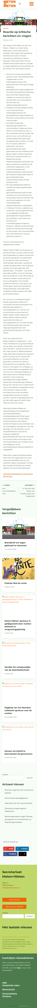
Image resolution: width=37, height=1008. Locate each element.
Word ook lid (14, 900)
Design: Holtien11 (23, 1006)
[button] (9, 849)
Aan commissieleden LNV (9, 489)
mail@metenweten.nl (11, 888)
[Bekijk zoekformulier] (19, 3)
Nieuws (5, 28)
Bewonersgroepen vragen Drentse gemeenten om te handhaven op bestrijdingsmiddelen (18, 819)
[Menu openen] (31, 4)
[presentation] (18, 528)
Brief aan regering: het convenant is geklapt (15, 937)
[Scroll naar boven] (30, 1005)
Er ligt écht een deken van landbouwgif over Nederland (27, 490)
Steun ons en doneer (14, 907)
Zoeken (5, 774)
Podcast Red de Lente (16, 583)
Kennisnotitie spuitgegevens (16, 798)
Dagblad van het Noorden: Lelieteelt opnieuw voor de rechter (18, 710)
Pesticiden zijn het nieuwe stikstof (18, 803)
